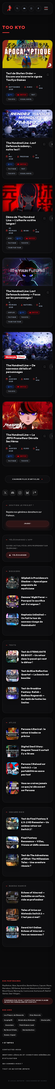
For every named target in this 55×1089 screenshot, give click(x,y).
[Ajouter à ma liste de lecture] (47, 74)
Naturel (27, 305)
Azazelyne (9, 1025)
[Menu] (46, 8)
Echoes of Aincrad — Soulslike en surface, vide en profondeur (33, 896)
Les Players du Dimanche (14, 1015)
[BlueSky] (27, 493)
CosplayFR (8, 1020)
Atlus (12, 723)
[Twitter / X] (5, 493)
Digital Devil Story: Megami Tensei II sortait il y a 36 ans (35, 750)
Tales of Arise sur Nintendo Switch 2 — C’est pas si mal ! (32, 913)
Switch (23, 95)
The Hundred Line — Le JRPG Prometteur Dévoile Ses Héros (22, 438)
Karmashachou (28, 1030)
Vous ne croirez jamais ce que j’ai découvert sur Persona (34, 787)
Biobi (26, 231)
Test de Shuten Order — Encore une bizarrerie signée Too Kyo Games (24, 77)
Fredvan (24, 157)
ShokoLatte (45, 1020)
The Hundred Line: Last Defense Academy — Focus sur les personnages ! (23, 294)
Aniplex (11, 312)
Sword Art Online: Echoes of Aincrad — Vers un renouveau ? (33, 931)
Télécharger (19, 555)
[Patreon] (35, 493)
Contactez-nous (11, 1050)
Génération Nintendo (26, 1020)
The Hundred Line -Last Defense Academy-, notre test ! (21, 146)
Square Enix (16, 812)
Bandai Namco (17, 886)
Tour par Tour (14, 247)
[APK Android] (24, 8)
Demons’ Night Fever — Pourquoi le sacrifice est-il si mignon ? (34, 601)
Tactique (12, 169)
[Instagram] (20, 493)
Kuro (29, 87)
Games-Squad (9, 1035)
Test (33, 95)
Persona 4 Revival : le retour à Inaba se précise (33, 733)
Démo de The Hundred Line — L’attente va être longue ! (21, 220)
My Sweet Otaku (10, 1030)
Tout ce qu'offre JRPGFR (15, 1069)
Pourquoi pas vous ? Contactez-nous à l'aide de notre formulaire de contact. (26, 1001)
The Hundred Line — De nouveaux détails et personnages (20, 369)
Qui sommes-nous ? (12, 1064)
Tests (12, 645)
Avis (10, 238)
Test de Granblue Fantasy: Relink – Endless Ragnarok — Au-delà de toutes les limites (33, 695)
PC (11, 95)
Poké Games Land (27, 1025)
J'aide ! (27, 523)
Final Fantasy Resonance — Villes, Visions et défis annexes (35, 841)
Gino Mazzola (35, 1015)
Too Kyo (11, 99)
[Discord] (13, 493)
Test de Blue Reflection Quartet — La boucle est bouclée (35, 674)
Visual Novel (26, 99)
